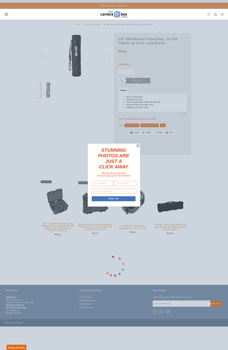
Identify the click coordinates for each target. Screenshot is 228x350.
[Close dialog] (138, 145)
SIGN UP (113, 199)
